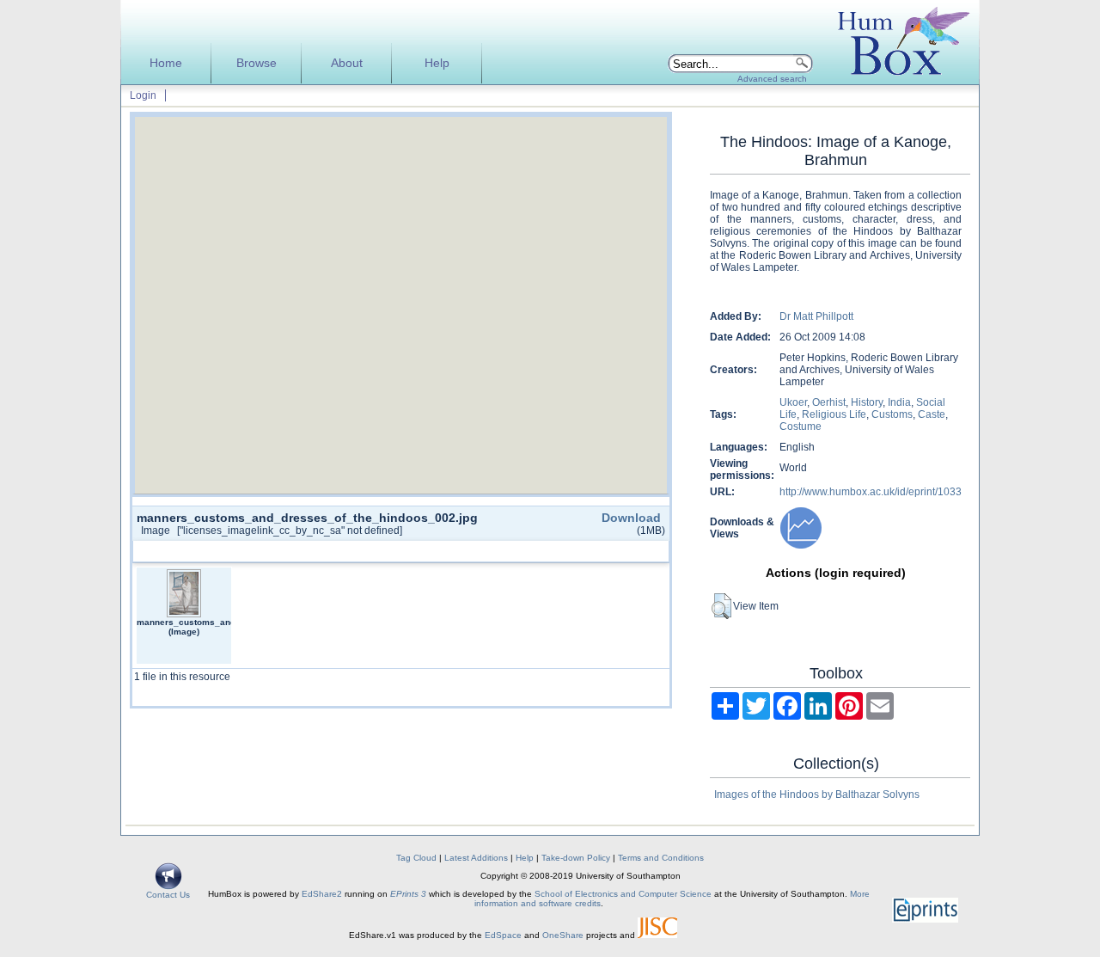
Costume (800, 426)
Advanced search (772, 78)
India (899, 402)
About (347, 63)
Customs (892, 414)
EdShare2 (322, 894)
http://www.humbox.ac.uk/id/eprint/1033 (870, 492)
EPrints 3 (408, 894)
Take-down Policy (575, 857)
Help (437, 63)
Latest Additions (476, 857)
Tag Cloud (416, 857)
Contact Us (168, 894)
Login (143, 95)
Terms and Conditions (661, 857)
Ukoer (793, 402)
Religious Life (834, 414)
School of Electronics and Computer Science (623, 894)
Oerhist (829, 402)
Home (166, 63)
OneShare (563, 935)
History (867, 402)
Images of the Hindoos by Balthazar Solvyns (817, 794)
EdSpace (503, 935)
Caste (931, 414)
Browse (256, 63)
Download (631, 518)
